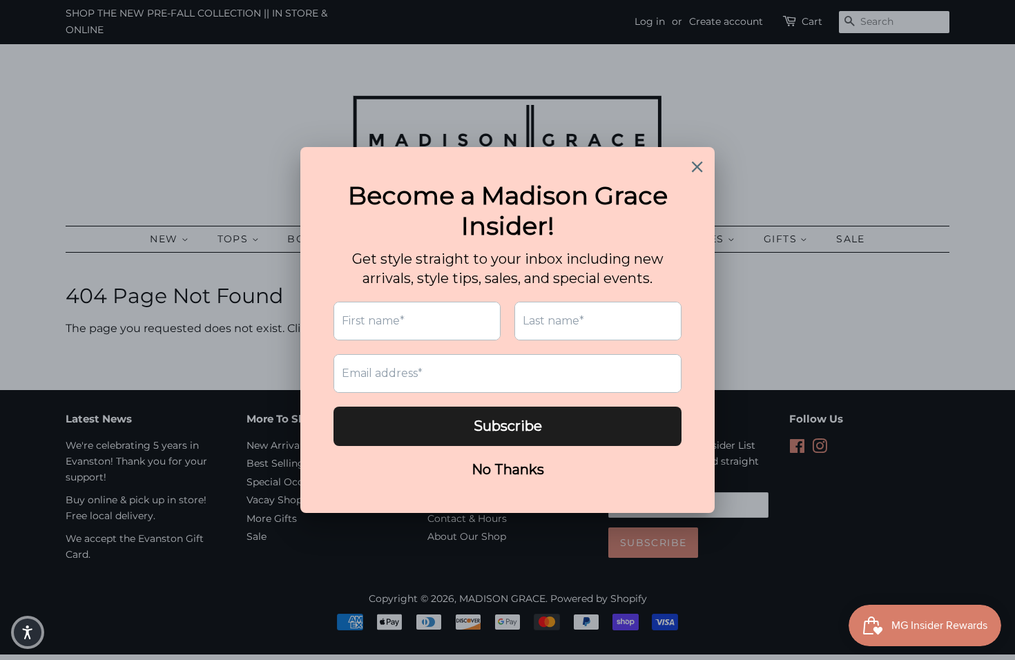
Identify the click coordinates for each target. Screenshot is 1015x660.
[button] (27, 632)
